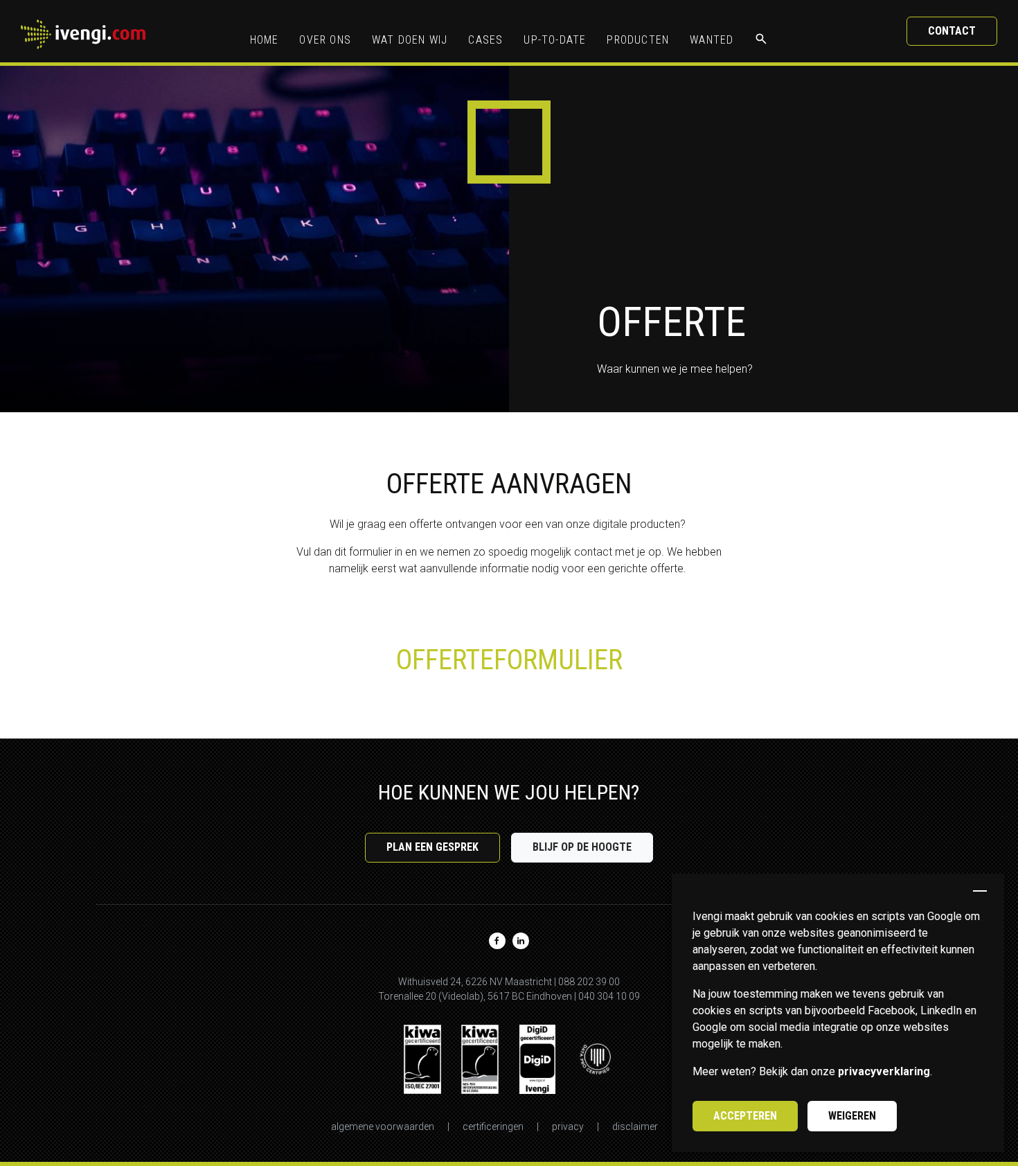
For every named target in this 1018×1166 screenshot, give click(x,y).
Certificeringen (493, 1126)
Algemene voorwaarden (382, 1126)
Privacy (568, 1126)
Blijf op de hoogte (582, 847)
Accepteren (745, 1115)
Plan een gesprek (432, 847)
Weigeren (852, 1115)
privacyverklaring (884, 1071)
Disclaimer (635, 1126)
